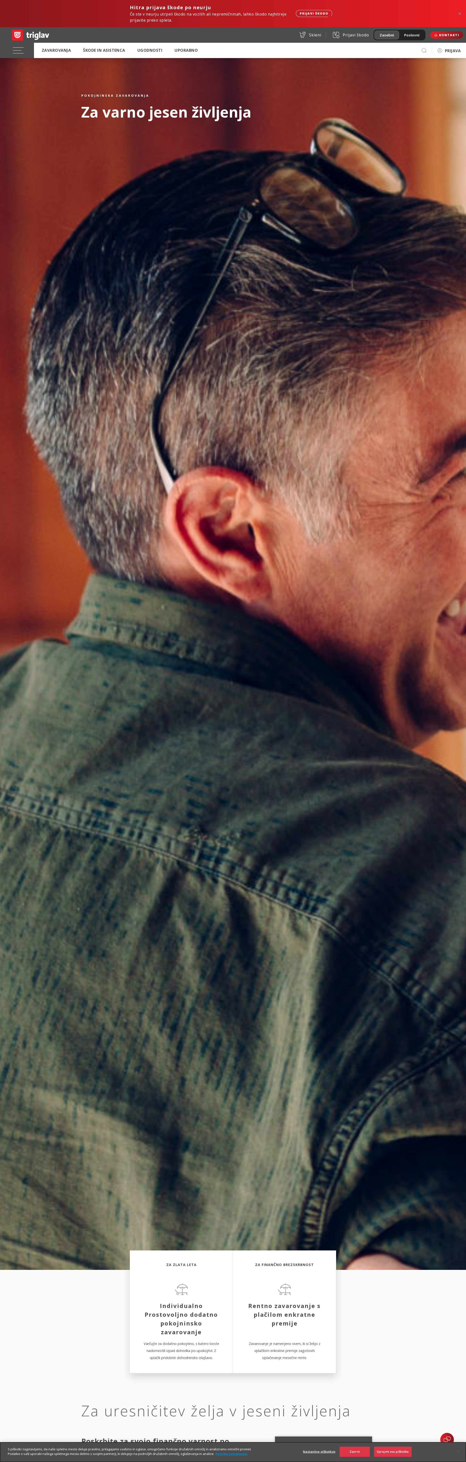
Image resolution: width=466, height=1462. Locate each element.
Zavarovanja (56, 50)
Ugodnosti (149, 50)
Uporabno (186, 50)
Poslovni (411, 35)
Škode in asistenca (104, 50)
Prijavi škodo (314, 13)
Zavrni (355, 1451)
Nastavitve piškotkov (319, 1451)
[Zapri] (458, 1451)
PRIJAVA (453, 50)
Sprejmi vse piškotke (393, 1451)
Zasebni (387, 35)
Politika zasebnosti (231, 1454)
